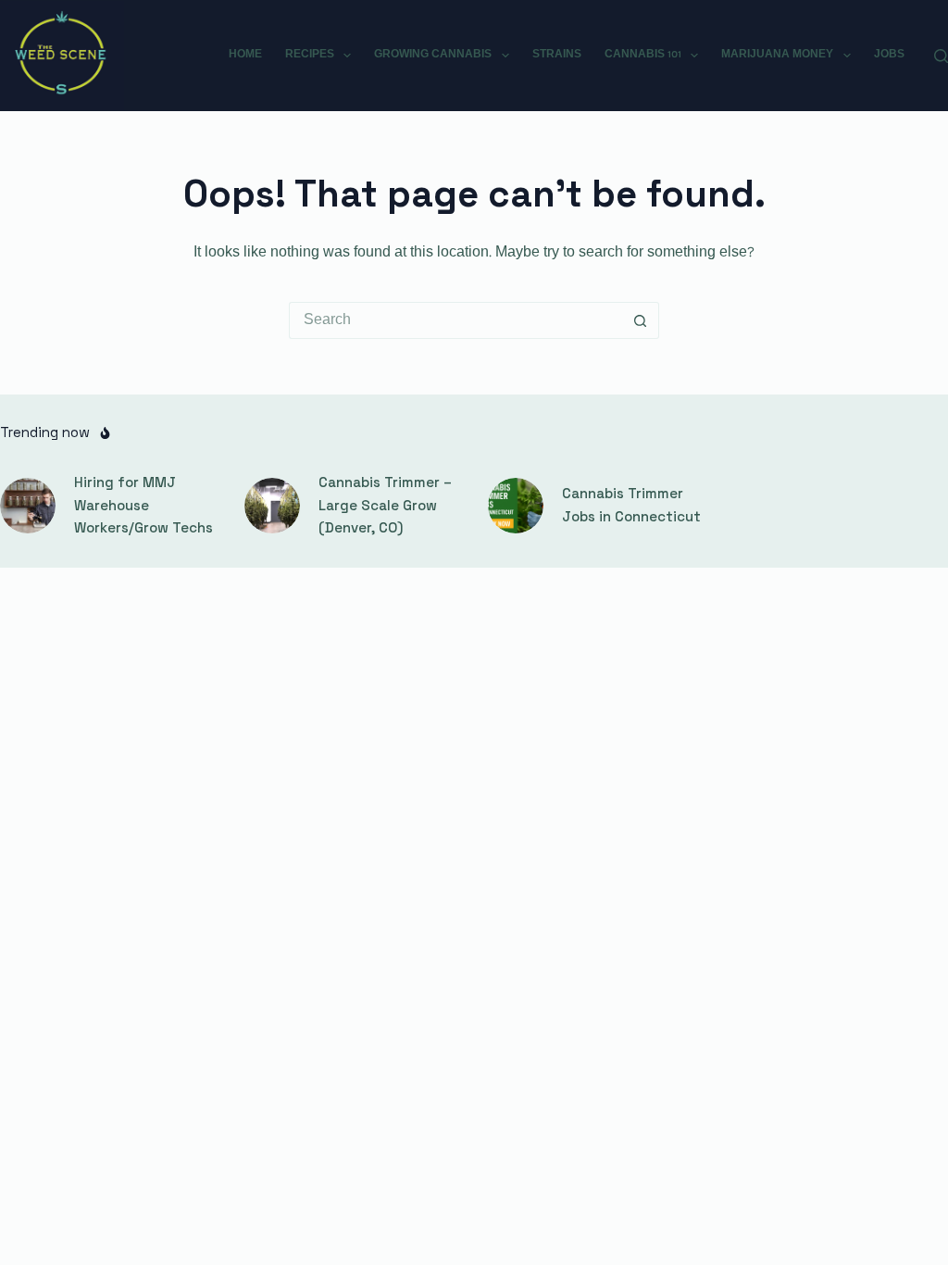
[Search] (941, 56)
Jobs (889, 54)
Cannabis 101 (643, 54)
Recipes (309, 54)
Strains (556, 54)
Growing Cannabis (433, 54)
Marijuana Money (777, 54)
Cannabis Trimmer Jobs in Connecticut (631, 504)
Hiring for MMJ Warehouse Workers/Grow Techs (143, 505)
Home (245, 54)
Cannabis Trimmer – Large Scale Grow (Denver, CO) (385, 505)
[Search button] (640, 320)
